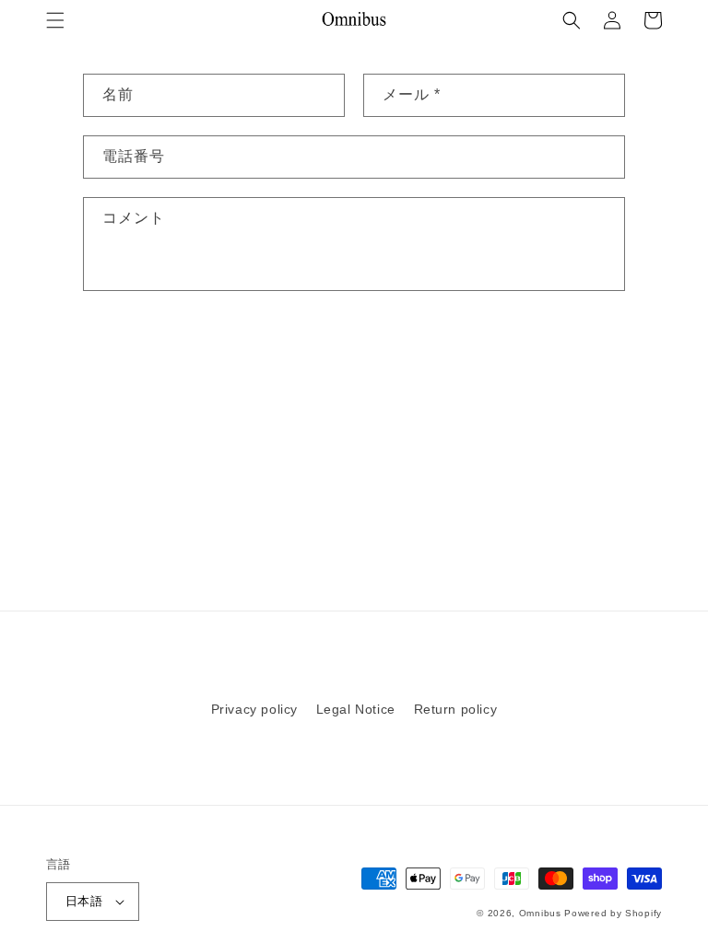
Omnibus (540, 913)
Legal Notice (355, 709)
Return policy (456, 709)
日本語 (83, 901)
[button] (55, 20)
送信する (140, 349)
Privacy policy (254, 709)
